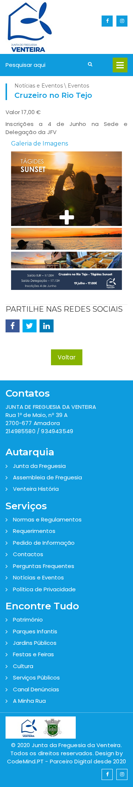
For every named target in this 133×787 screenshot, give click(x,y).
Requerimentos (34, 531)
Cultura (23, 666)
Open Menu (120, 65)
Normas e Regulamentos (47, 519)
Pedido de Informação (44, 543)
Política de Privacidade (44, 589)
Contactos (28, 554)
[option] (66, 224)
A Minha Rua (29, 701)
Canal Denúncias (36, 689)
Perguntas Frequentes (43, 566)
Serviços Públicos (36, 677)
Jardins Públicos (35, 643)
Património (28, 619)
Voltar (67, 357)
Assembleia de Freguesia (47, 477)
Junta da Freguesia (39, 466)
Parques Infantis (35, 631)
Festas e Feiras (33, 654)
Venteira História (36, 489)
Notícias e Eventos (38, 577)
